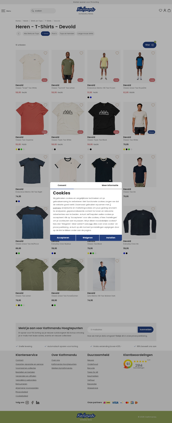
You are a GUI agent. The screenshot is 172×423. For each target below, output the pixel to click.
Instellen (110, 237)
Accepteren (63, 237)
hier (91, 224)
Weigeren (88, 237)
